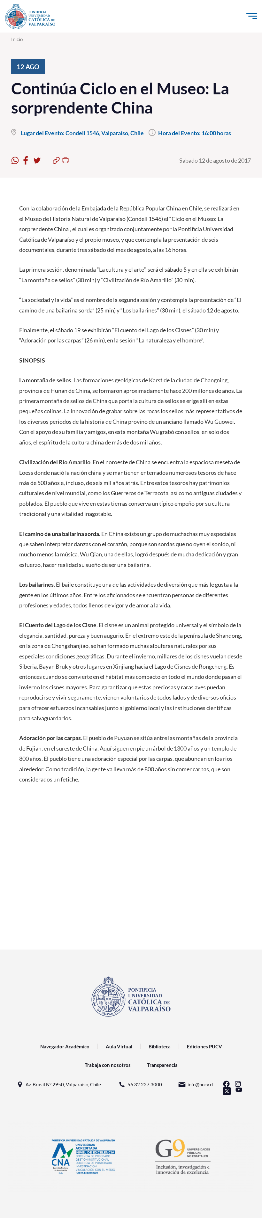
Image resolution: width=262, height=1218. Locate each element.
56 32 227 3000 (144, 1084)
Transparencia (162, 1065)
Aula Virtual (119, 1046)
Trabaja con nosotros (108, 1065)
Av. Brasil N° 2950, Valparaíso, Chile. (64, 1084)
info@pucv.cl (200, 1084)
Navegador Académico (64, 1046)
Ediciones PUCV (204, 1046)
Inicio (17, 39)
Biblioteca (160, 1046)
